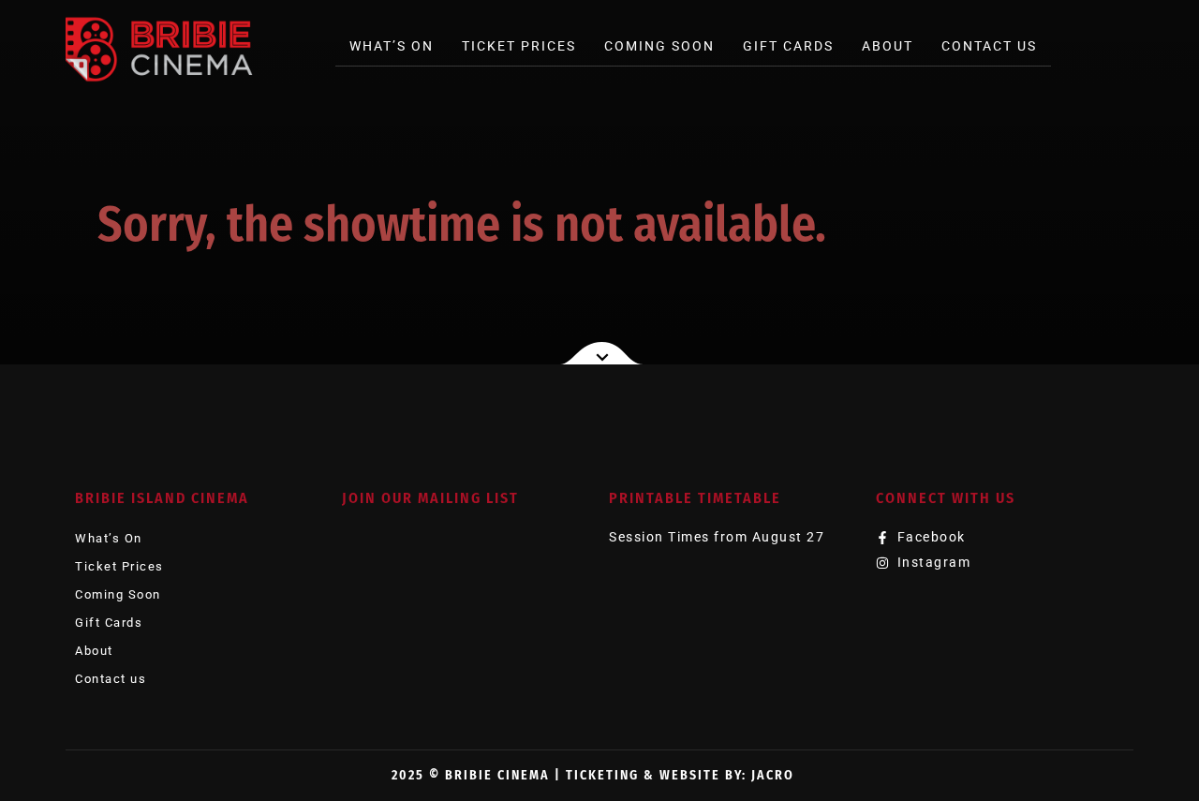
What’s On (391, 45)
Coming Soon (659, 45)
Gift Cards (788, 45)
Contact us (989, 45)
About (887, 45)
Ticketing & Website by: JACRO (680, 775)
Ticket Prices (519, 45)
